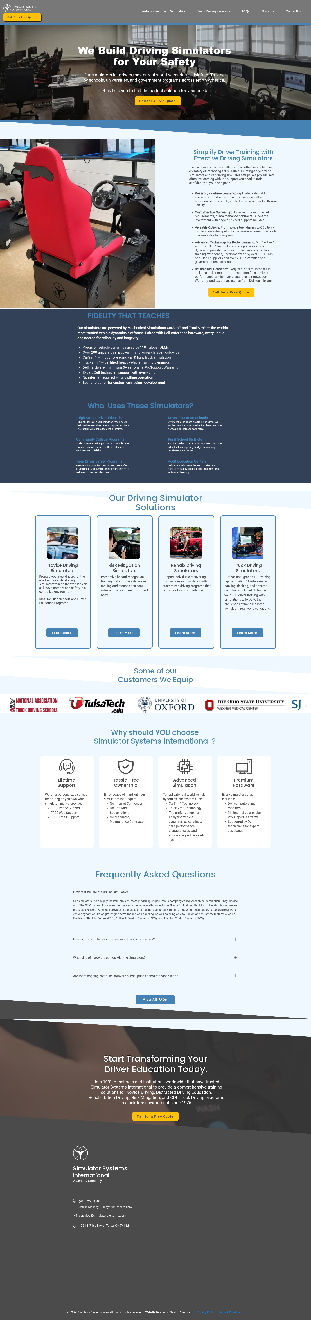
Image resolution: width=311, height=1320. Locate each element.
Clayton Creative (179, 1312)
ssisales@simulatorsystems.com (102, 1215)
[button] (166, 11)
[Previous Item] (5, 705)
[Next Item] (305, 705)
